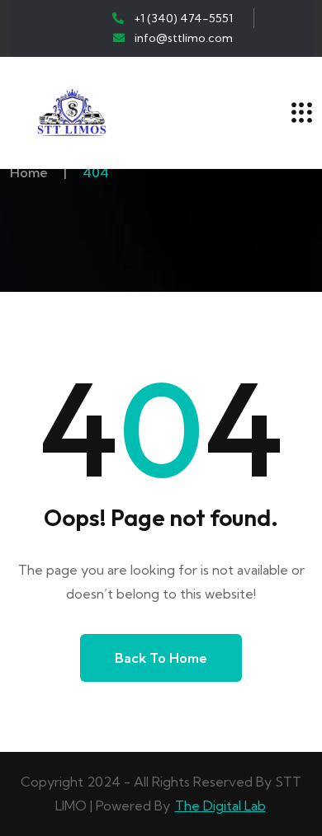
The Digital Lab (220, 805)
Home (29, 172)
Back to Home (161, 658)
